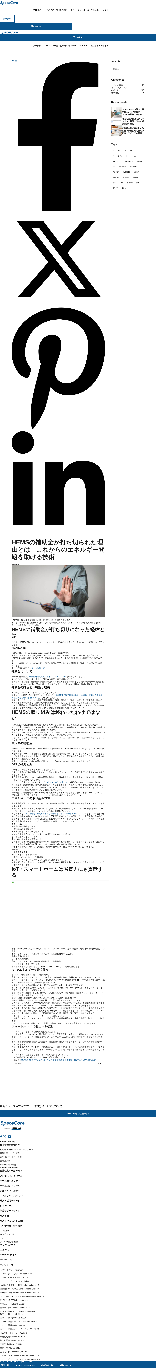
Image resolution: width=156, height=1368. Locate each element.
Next (100, 1063)
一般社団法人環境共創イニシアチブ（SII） (48, 677)
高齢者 (124, 188)
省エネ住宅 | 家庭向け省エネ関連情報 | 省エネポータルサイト (52, 814)
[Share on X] (58, 305)
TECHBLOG (6, 1259)
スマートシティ (117, 156)
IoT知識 (114, 90)
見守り (115, 183)
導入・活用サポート (10, 1200)
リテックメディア (119, 88)
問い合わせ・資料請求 (11, 1225)
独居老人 (136, 172)
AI (113, 150)
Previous (18, 1063)
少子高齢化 (122, 167)
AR (119, 150)
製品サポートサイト (99, 10)
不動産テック (129, 161)
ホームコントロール (10, 1186)
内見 (114, 167)
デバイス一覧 (52, 10)
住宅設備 (139, 161)
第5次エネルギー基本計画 (56, 782)
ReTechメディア (8, 1254)
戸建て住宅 (116, 172)
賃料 (122, 183)
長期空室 (130, 183)
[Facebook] (1, 1137)
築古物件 (135, 177)
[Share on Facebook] (58, 211)
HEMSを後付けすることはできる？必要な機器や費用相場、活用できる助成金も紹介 (58, 1060)
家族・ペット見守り (10, 1191)
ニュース (4, 1249)
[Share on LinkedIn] (58, 537)
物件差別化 (126, 172)
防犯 (137, 183)
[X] (4, 1137)
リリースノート (8, 1244)
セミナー (72, 10)
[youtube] (9, 1137)
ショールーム (83, 10)
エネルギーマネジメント (11, 1196)
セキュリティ (117, 161)
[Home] (9, 3)
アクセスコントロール (11, 1175)
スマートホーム (131, 156)
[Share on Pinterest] (58, 430)
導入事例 (63, 10)
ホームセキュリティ (10, 1180)
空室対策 (126, 177)
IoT (125, 150)
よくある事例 (117, 85)
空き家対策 (116, 177)
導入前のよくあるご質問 (12, 1220)
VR (131, 150)
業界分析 (14, 61)
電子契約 (115, 188)
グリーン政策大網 (37, 668)
